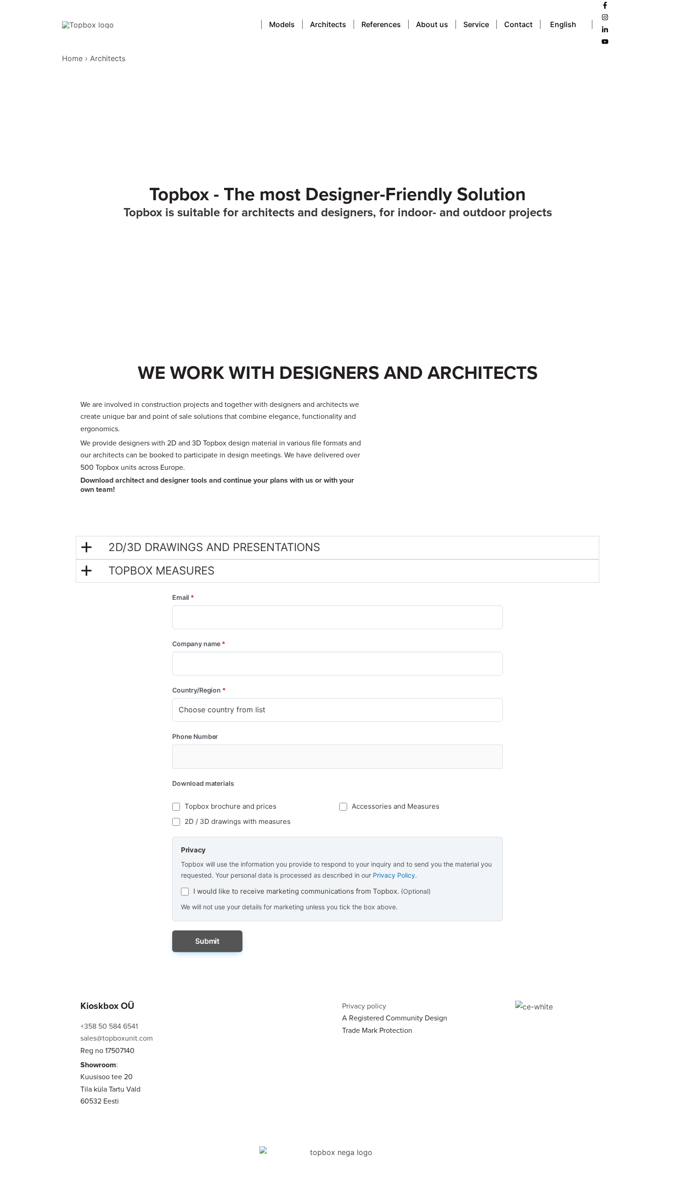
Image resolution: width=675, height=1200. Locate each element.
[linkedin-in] (605, 30)
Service (476, 24)
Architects (328, 24)
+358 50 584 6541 (109, 1026)
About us (432, 24)
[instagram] (605, 18)
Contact (518, 24)
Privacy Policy (394, 875)
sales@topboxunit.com (116, 1038)
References (381, 24)
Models (282, 24)
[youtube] (605, 42)
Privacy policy (364, 1006)
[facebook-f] (605, 6)
